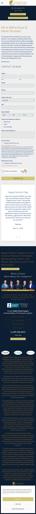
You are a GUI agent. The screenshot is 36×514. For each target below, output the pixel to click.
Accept (18, 499)
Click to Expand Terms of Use (8, 145)
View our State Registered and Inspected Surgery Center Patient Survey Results (18, 297)
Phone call (7, 121)
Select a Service (6, 97)
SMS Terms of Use (7, 161)
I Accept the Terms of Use (11, 143)
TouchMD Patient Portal (18, 18)
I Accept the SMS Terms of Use (13, 163)
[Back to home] (18, 3)
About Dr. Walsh (18, 324)
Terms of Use (5, 140)
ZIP (2, 104)
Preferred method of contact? (11, 119)
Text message (8, 127)
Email (3, 82)
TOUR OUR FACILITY (18, 339)
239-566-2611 (19, 8)
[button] (2, 3)
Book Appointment (18, 14)
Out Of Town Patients (10, 269)
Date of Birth (5, 112)
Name (3, 73)
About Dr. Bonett (18, 328)
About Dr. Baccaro (18, 320)
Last (20, 79)
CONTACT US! (18, 178)
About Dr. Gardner (18, 316)
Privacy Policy (6, 494)
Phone (3, 90)
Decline (18, 504)
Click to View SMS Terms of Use (9, 165)
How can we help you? (8, 130)
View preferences (18, 509)
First (2, 79)
